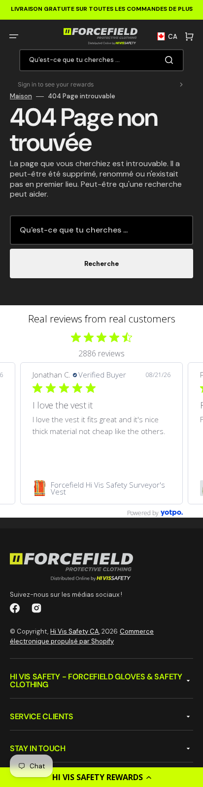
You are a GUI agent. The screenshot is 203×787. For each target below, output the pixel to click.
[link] (101, 488)
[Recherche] (171, 60)
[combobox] (101, 60)
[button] (101, 777)
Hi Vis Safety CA (74, 631)
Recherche (101, 264)
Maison (21, 96)
